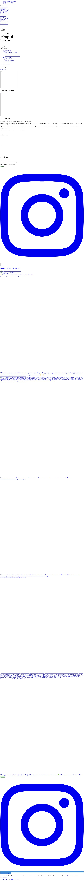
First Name (3, 160)
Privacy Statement (72, 875)
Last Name (3, 162)
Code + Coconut (15, 879)
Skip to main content (8, 2)
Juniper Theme (4, 879)
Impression (3, 877)
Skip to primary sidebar (9, 3)
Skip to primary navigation (9, 1)
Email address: (4, 164)
